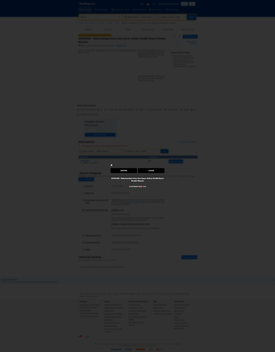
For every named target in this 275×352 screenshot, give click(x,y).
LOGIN (151, 170)
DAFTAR (124, 170)
